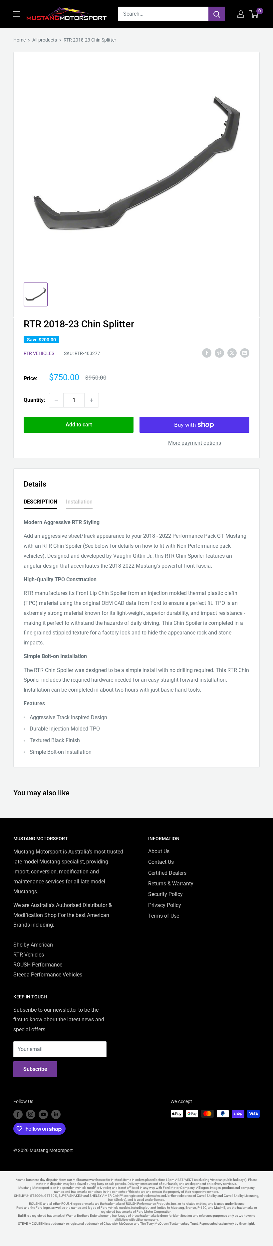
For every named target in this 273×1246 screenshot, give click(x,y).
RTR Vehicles (39, 353)
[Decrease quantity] (56, 400)
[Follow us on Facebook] (18, 1114)
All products (44, 40)
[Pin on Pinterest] (219, 353)
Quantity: (34, 400)
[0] (254, 14)
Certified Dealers (167, 873)
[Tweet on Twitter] (232, 353)
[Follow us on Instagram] (30, 1114)
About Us (158, 851)
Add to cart (79, 424)
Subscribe (35, 1069)
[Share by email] (244, 353)
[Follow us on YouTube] (43, 1114)
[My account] (240, 14)
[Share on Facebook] (206, 353)
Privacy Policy (164, 905)
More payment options (194, 443)
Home (19, 40)
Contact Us (161, 862)
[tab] (40, 503)
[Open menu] (16, 14)
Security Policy (165, 894)
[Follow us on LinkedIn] (56, 1114)
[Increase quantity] (92, 400)
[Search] (216, 14)
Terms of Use (163, 916)
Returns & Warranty (170, 883)
